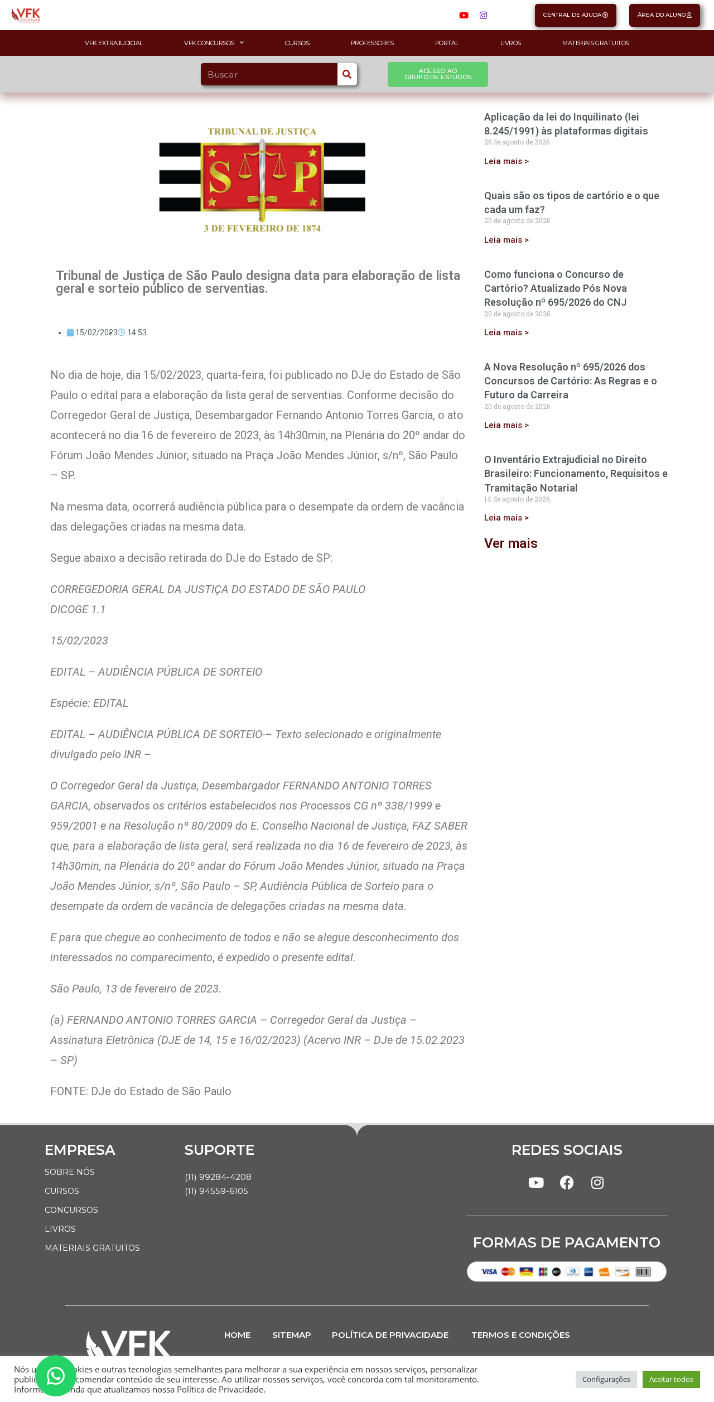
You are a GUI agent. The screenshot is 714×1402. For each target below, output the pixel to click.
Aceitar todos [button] (671, 1379)
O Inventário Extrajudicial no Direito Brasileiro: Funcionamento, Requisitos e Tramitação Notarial (576, 473)
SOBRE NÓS (70, 1172)
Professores (372, 43)
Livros (510, 43)
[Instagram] (483, 15)
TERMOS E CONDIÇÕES (520, 1334)
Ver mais (511, 543)
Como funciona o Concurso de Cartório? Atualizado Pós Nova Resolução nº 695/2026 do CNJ (555, 288)
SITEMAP (291, 1334)
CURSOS (62, 1191)
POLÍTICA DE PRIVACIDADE (390, 1334)
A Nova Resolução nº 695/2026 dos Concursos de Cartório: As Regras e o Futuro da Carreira (570, 381)
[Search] (347, 74)
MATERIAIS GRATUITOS (92, 1248)
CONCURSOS (71, 1210)
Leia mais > (506, 161)
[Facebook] (567, 1182)
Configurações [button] (606, 1379)
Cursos (297, 43)
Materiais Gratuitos (595, 43)
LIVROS (60, 1229)
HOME (237, 1334)
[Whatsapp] (55, 1375)
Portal (447, 43)
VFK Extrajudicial (114, 43)
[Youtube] (463, 15)
